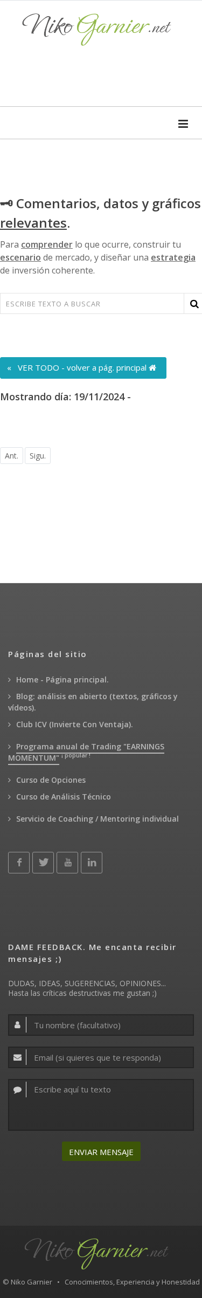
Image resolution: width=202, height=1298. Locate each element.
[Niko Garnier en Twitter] (43, 862)
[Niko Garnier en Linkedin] (91, 862)
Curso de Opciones (51, 780)
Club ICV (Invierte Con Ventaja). (74, 724)
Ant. (11, 455)
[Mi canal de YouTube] (67, 862)
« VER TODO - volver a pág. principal (78, 367)
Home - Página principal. (62, 679)
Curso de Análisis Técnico (63, 796)
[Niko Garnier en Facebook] (19, 862)
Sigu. (38, 455)
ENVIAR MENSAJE (101, 1151)
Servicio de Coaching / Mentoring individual (97, 819)
